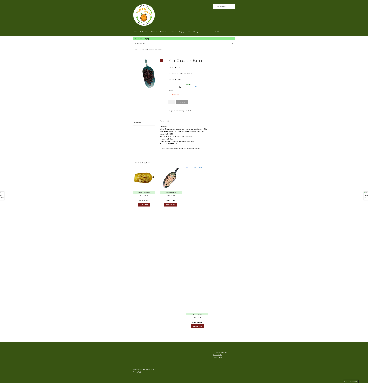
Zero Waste (188, 111)
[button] (161, 60)
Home (135, 32)
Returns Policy (217, 355)
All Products (144, 32)
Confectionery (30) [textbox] (183, 43)
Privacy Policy (217, 357)
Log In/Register (184, 32)
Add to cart (182, 102)
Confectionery (144, 49)
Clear (197, 87)
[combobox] (184, 43)
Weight (188, 84)
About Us (154, 32)
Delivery (195, 32)
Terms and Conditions (220, 352)
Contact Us (172, 32)
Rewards (163, 32)
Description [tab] (137, 123)
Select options (144, 204)
